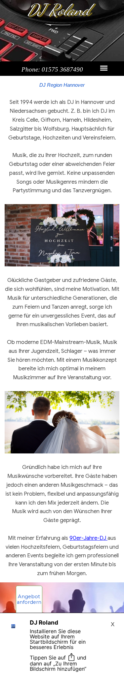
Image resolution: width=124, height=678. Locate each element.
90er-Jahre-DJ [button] (88, 538)
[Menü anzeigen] (104, 68)
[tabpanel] (62, 137)
